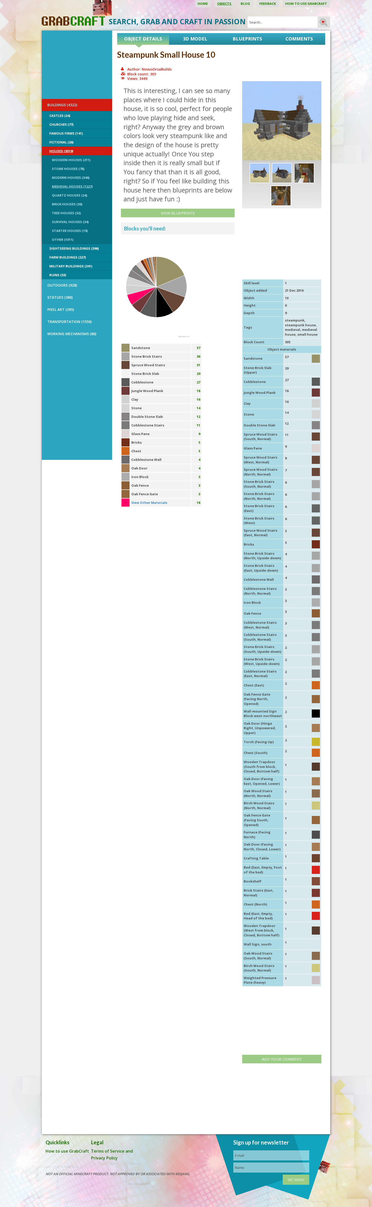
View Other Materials (149, 502)
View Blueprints (178, 212)
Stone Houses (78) (68, 168)
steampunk (294, 320)
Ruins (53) (57, 275)
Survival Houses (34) (70, 222)
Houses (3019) (61, 151)
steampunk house (300, 325)
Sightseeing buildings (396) (74, 248)
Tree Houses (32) (66, 213)
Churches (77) (61, 124)
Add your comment (282, 1059)
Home (203, 3)
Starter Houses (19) (70, 230)
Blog (246, 3)
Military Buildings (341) (70, 266)
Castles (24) (59, 115)
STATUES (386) (60, 297)
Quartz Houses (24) (69, 195)
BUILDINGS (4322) (62, 104)
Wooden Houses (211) (71, 160)
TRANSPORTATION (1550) (69, 321)
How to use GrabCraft (306, 3)
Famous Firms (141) (66, 133)
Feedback (268, 3)
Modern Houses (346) (70, 177)
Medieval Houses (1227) (72, 186)
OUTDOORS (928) (62, 285)
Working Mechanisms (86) (71, 333)
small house (307, 334)
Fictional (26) (61, 142)
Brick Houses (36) (67, 204)
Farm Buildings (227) (67, 257)
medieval (292, 329)
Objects (224, 3)
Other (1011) (62, 239)
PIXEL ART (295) (60, 309)
